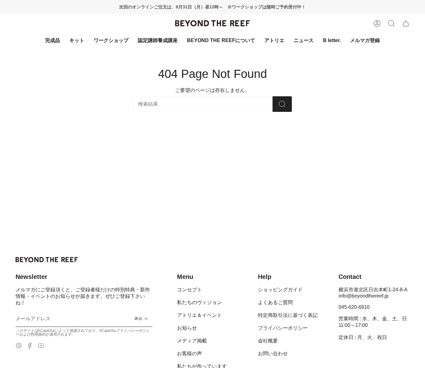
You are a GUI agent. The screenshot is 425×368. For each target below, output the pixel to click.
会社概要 (268, 340)
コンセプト (189, 289)
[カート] (406, 23)
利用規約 (37, 334)
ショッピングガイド (280, 289)
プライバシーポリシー (283, 328)
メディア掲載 (192, 340)
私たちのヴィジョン (199, 302)
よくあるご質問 (275, 302)
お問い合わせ (273, 353)
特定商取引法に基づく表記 (288, 315)
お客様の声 (189, 353)
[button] (391, 23)
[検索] (282, 104)
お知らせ (187, 328)
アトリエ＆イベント (199, 315)
